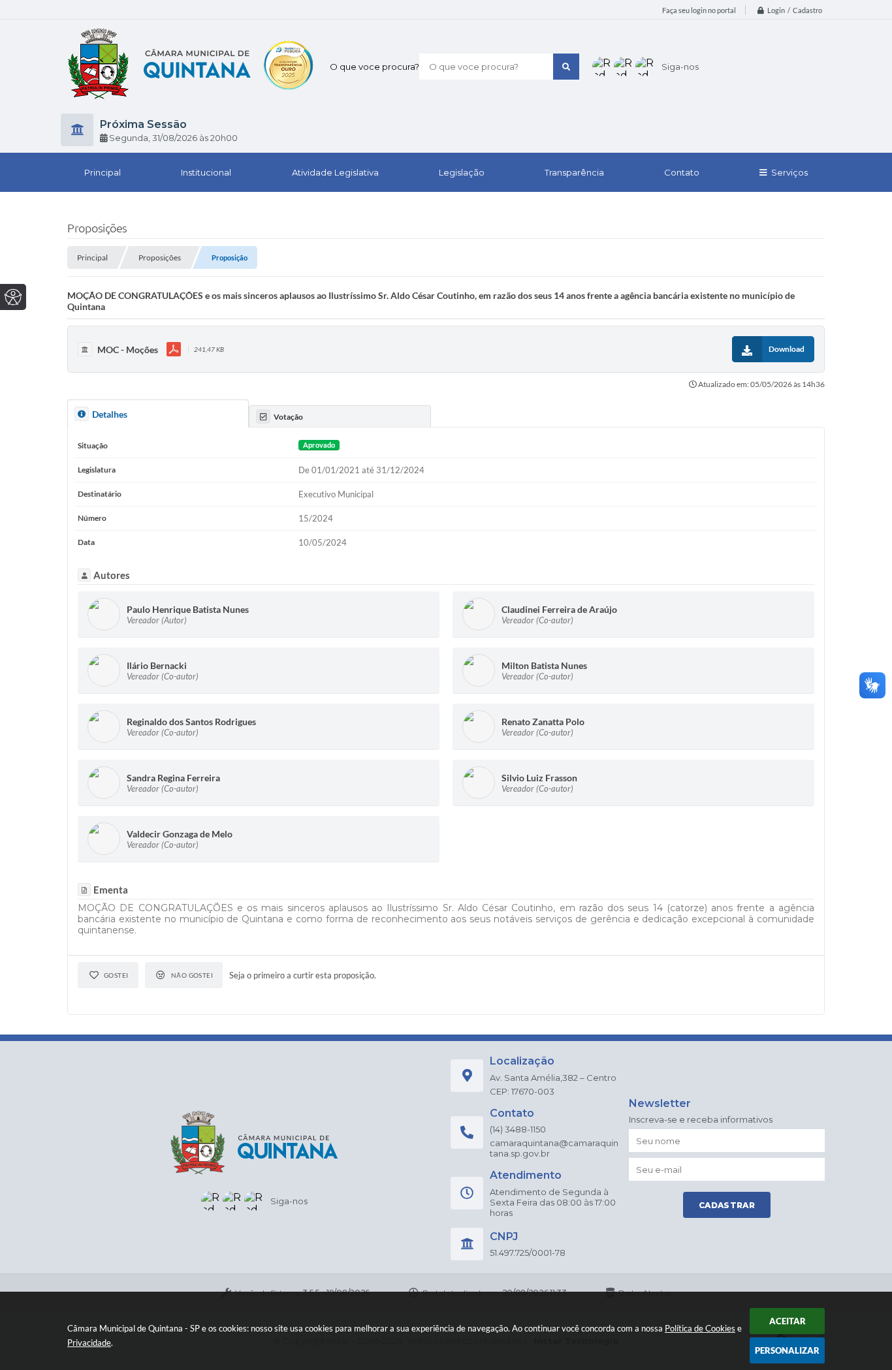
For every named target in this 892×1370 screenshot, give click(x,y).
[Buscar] (566, 67)
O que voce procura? (374, 66)
